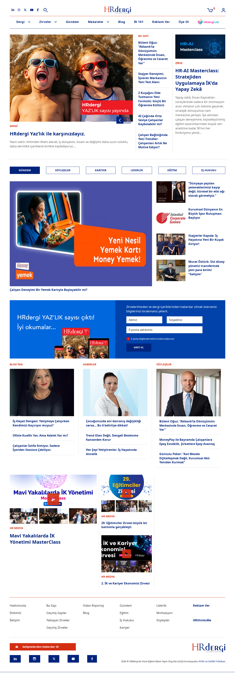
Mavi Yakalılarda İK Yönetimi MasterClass (35, 538)
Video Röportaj (93, 606)
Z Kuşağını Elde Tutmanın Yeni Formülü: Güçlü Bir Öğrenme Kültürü (152, 99)
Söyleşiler (163, 620)
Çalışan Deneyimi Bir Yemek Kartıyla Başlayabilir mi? (48, 290)
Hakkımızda (18, 606)
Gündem (72, 22)
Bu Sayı (51, 606)
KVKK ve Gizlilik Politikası (212, 661)
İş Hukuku (127, 620)
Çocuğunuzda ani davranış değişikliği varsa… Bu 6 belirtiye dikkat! (113, 423)
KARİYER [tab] (100, 170)
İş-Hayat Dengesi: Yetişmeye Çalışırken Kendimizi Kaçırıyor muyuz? (41, 423)
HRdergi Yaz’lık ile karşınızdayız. (47, 133)
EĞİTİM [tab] (172, 170)
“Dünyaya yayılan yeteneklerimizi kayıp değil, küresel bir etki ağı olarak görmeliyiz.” (206, 189)
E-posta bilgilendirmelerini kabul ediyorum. (153, 338)
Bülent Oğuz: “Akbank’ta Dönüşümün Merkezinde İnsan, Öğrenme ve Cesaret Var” (153, 53)
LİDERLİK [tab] (137, 170)
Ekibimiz (15, 613)
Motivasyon (164, 613)
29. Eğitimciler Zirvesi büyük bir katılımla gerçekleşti (124, 525)
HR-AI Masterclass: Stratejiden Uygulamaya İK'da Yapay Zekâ (197, 79)
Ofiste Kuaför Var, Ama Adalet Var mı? (40, 435)
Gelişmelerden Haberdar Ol (40, 646)
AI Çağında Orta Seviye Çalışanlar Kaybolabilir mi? (150, 120)
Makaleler (96, 22)
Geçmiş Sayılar (56, 613)
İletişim (15, 620)
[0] (210, 10)
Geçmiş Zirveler (57, 628)
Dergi (20, 22)
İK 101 (138, 22)
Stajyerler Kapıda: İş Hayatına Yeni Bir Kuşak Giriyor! (206, 240)
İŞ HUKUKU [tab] (208, 170)
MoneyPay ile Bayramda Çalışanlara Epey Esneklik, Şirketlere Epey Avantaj (187, 442)
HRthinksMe (202, 620)
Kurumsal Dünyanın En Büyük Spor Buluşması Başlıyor (205, 213)
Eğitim (124, 613)
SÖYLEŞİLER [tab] (62, 170)
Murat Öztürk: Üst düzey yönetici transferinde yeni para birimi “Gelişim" (206, 268)
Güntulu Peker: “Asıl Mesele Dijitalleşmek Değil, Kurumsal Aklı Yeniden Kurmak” (184, 458)
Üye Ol (184, 22)
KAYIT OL (139, 347)
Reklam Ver (161, 22)
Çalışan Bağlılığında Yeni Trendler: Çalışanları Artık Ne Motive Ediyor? (153, 141)
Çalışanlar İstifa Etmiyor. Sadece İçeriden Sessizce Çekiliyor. (36, 448)
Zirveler (45, 22)
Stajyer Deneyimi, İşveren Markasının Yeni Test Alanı (152, 78)
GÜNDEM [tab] (25, 170)
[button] (119, 120)
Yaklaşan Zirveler (58, 620)
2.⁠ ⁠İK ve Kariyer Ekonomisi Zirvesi (125, 583)
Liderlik (161, 606)
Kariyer (125, 628)
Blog (121, 22)
